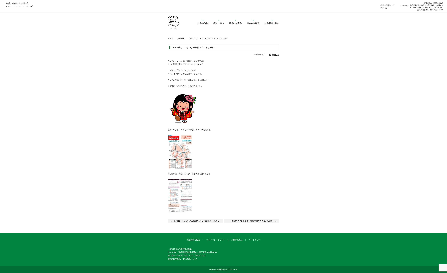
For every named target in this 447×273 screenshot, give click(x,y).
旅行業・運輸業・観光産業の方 (17, 3)
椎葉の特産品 (235, 23)
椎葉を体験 (203, 23)
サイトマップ (254, 240)
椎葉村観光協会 (272, 23)
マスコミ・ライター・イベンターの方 (19, 6)
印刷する (275, 55)
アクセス (383, 8)
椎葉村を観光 (253, 23)
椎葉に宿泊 (218, 23)
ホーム (170, 38)
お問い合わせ (237, 240)
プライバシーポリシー (215, 240)
